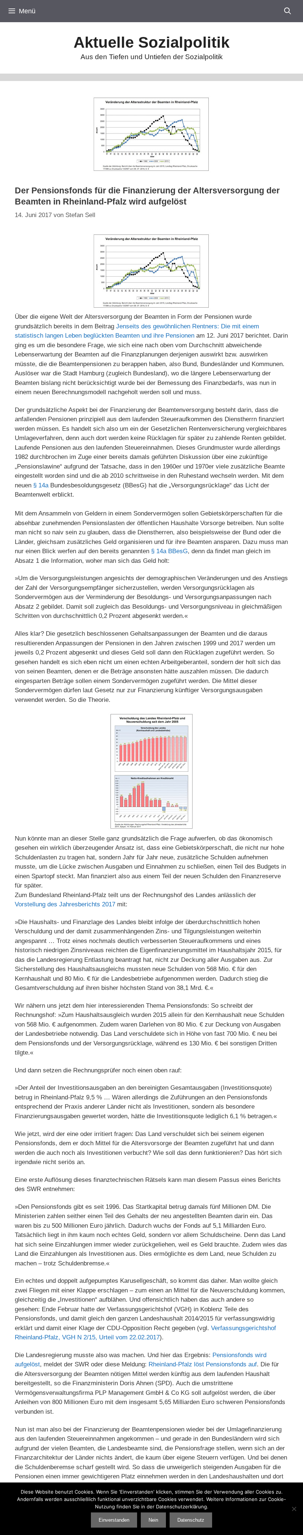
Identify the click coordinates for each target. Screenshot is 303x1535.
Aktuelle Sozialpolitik (151, 42)
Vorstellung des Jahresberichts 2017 (65, 904)
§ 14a (40, 485)
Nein (153, 1520)
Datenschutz (190, 1520)
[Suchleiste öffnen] (287, 11)
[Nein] (293, 1508)
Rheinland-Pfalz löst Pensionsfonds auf (203, 1364)
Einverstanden (114, 1520)
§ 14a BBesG (169, 551)
